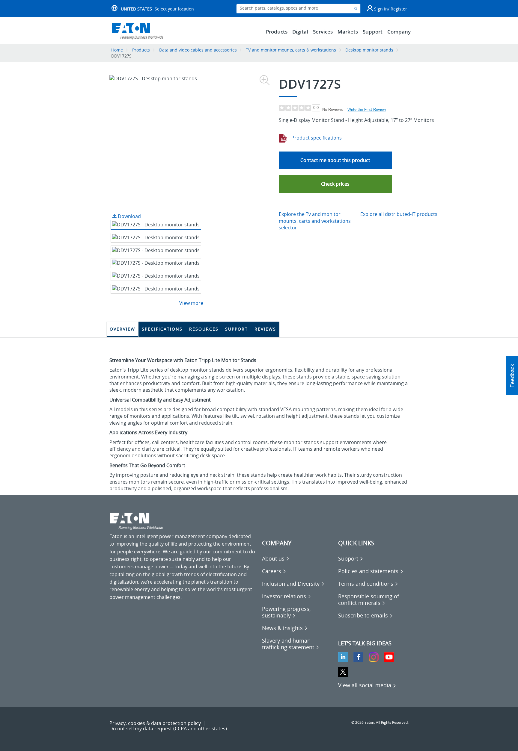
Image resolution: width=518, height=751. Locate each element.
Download (129, 216)
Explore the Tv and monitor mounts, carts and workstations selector (315, 221)
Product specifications (316, 137)
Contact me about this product (335, 160)
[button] (335, 184)
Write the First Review (366, 109)
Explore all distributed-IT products (398, 214)
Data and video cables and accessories (198, 50)
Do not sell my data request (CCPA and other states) (168, 728)
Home (117, 50)
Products (141, 50)
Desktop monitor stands (369, 50)
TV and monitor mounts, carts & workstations (291, 50)
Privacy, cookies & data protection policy (155, 723)
